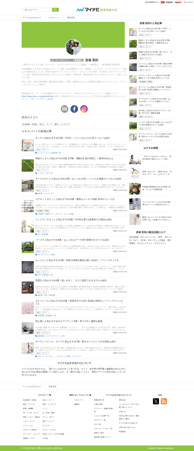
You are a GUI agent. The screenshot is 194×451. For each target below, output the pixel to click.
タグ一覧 (97, 424)
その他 (45, 438)
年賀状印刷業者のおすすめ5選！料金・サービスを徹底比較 (156, 188)
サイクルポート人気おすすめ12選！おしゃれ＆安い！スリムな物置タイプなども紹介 (78, 178)
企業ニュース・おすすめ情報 (53, 434)
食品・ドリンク (29, 404)
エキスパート (53, 18)
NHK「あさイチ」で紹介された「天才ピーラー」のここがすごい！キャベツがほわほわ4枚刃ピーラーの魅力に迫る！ (157, 173)
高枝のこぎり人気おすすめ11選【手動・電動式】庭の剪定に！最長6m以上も (74, 158)
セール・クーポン (49, 430)
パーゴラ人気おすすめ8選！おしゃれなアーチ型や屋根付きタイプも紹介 (72, 239)
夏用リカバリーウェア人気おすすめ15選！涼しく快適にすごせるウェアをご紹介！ (157, 218)
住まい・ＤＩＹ (42, 149)
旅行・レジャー (48, 421)
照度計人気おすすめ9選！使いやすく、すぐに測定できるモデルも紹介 (71, 280)
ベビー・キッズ (29, 421)
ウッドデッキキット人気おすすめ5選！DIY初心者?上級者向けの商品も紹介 (73, 219)
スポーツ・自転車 (29, 430)
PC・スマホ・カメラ (31, 413)
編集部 (76, 404)
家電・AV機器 (28, 408)
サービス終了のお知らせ (128, 423)
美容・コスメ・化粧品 (31, 417)
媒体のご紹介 (99, 433)
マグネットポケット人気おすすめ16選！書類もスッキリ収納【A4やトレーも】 (75, 199)
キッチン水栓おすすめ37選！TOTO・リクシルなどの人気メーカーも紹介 (72, 138)
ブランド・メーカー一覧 (103, 428)
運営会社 (122, 400)
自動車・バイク (29, 438)
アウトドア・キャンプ (31, 434)
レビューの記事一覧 (101, 416)
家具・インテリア (43, 333)
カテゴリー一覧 (100, 420)
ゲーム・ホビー (48, 417)
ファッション (28, 425)
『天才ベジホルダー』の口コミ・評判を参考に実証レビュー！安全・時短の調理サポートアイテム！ (156, 158)
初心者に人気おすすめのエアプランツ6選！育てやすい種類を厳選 (68, 321)
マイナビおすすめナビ (32, 18)
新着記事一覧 (99, 400)
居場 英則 (71, 18)
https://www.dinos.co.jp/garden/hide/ (37, 96)
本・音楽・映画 (48, 413)
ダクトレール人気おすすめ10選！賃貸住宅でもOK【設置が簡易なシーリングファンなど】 (155, 88)
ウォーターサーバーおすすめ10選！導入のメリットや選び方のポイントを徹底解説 (157, 203)
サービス (46, 425)
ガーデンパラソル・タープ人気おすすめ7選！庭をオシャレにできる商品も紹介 (75, 341)
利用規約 (122, 431)
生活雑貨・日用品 (43, 211)
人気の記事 (98, 404)
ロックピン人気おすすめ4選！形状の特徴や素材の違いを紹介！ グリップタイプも (77, 260)
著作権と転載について (102, 437)
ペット (45, 408)
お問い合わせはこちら (127, 427)
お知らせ (122, 411)
